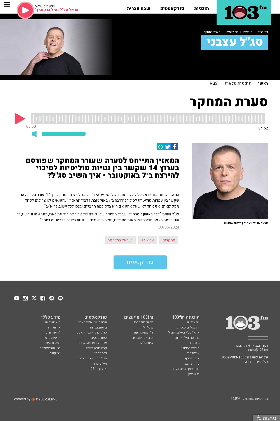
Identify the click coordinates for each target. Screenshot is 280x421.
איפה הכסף (192, 358)
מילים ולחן (100, 363)
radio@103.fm (258, 349)
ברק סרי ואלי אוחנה (187, 337)
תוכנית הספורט (190, 348)
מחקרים (168, 240)
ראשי (263, 83)
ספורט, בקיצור (98, 337)
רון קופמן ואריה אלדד (186, 368)
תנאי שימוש (53, 322)
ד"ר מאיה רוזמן (143, 332)
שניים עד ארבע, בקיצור (92, 342)
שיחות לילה (146, 342)
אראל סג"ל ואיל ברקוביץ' (184, 332)
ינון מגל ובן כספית (188, 327)
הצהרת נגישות (52, 342)
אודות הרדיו (53, 327)
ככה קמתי (100, 353)
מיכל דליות (146, 327)
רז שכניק (194, 374)
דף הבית (262, 32)
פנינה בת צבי (192, 363)
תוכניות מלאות (237, 83)
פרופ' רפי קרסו (143, 322)
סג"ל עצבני (231, 32)
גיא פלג (195, 342)
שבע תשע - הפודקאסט (92, 322)
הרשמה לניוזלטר (50, 348)
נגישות (268, 417)
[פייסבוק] (174, 146)
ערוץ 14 (147, 240)
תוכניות (247, 32)
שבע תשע (193, 322)
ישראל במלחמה (120, 240)
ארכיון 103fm (98, 368)
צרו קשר (55, 353)
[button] (201, 7)
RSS (214, 83)
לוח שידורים (53, 332)
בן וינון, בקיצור (98, 327)
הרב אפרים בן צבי (142, 337)
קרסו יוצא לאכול (96, 348)
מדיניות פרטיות (51, 337)
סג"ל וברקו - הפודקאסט (92, 332)
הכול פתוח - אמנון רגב (93, 358)
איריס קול (193, 353)
